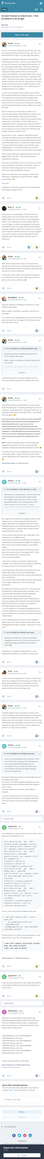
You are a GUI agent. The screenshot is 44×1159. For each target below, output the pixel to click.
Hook (6, 25)
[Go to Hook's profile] (4, 44)
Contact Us (22, 1141)
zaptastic (12, 826)
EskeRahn (12, 297)
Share (22, 1112)
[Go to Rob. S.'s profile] (4, 208)
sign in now (13, 1090)
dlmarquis (12, 1010)
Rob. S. (11, 207)
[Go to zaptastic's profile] (4, 827)
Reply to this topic (22, 35)
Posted (17, 46)
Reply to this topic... (13, 1099)
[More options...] (39, 44)
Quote (9, 198)
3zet (10, 671)
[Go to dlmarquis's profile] (4, 1012)
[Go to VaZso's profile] (4, 482)
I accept (22, 1155)
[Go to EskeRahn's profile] (4, 298)
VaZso (11, 480)
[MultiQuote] (3, 198)
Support (20, 27)
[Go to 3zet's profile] (4, 672)
